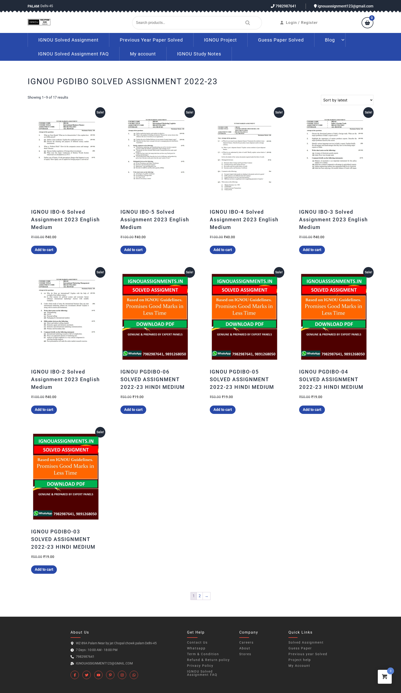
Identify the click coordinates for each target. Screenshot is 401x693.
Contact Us (197, 642)
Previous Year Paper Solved (151, 40)
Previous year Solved (307, 654)
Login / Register (302, 22)
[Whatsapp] (134, 675)
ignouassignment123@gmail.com (345, 6)
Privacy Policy (200, 665)
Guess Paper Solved (281, 40)
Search (246, 23)
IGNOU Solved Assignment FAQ (73, 54)
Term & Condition (203, 654)
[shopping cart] (367, 23)
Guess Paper (300, 648)
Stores (245, 654)
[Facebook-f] (75, 675)
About (244, 648)
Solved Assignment (306, 642)
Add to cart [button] (44, 250)
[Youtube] (98, 675)
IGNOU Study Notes (199, 54)
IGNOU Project (220, 40)
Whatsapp (196, 648)
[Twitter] (86, 675)
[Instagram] (122, 675)
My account (143, 54)
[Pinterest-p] (110, 675)
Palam (33, 6)
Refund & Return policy (208, 660)
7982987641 (285, 6)
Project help (299, 660)
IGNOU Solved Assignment (68, 40)
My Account (299, 665)
